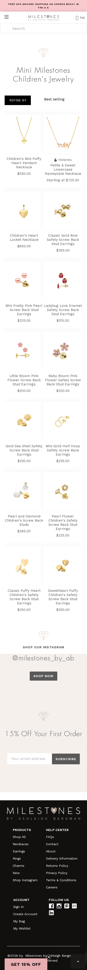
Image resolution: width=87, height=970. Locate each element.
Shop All (19, 837)
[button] (26, 964)
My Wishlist (22, 928)
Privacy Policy (56, 873)
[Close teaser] (48, 957)
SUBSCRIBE (65, 759)
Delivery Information (61, 858)
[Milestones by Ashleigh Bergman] (43, 17)
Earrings (19, 851)
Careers (52, 887)
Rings (17, 858)
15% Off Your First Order (43, 733)
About (50, 851)
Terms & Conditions (61, 880)
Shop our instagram (43, 647)
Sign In (18, 907)
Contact (52, 844)
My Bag (19, 921)
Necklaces (21, 844)
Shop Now (43, 676)
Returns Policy (57, 865)
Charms (18, 865)
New (16, 873)
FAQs (50, 837)
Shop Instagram (25, 880)
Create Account (25, 914)
